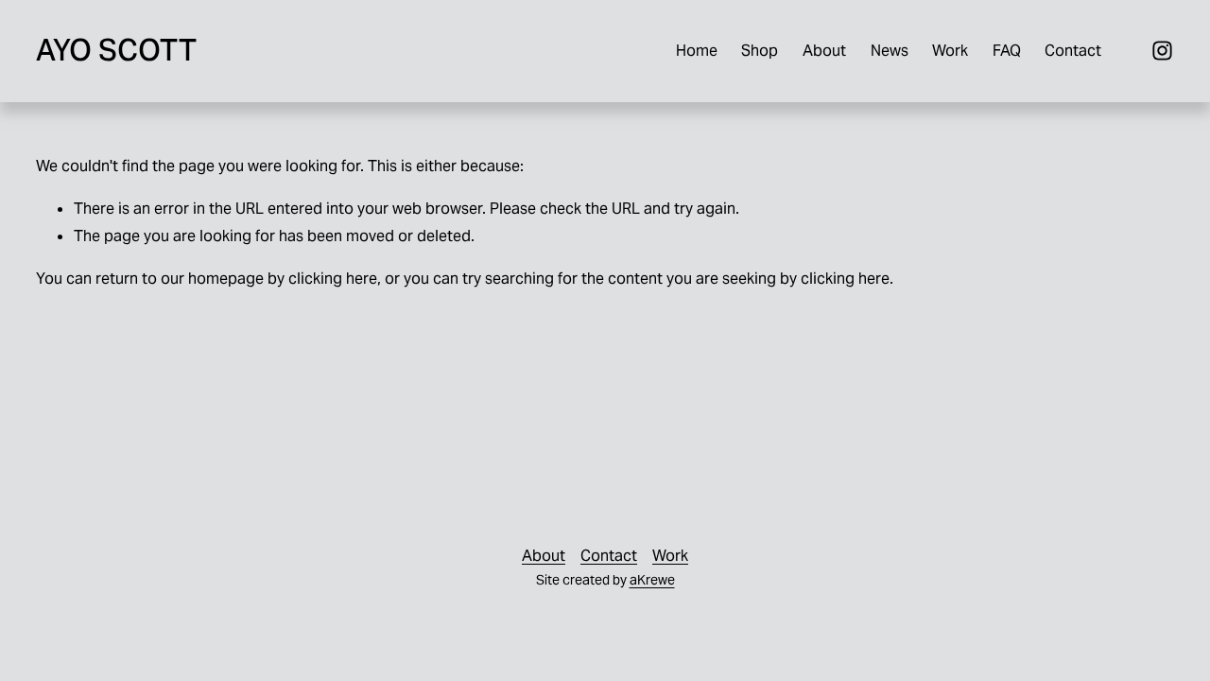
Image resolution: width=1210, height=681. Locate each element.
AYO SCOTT (116, 50)
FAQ (1007, 51)
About (824, 51)
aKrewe (652, 579)
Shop (759, 51)
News (889, 51)
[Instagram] (1162, 50)
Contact (1073, 51)
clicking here (332, 278)
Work (950, 51)
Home (696, 51)
